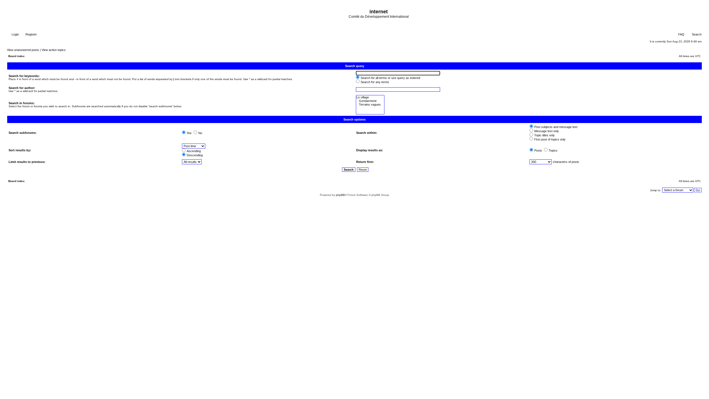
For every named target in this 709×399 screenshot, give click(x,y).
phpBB (340, 194)
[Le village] (370, 97)
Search (696, 34)
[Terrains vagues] (370, 104)
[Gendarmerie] (370, 101)
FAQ (680, 34)
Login (15, 34)
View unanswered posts (23, 50)
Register (31, 34)
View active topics (54, 50)
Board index (16, 56)
